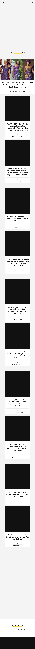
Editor (17, 454)
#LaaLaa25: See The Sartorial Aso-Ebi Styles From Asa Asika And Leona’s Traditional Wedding (17, 85)
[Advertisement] (17, 27)
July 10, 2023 (17, 181)
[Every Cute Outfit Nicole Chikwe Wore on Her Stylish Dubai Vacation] (17, 476)
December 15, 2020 (18, 503)
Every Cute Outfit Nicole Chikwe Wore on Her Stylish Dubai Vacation (17, 494)
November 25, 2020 (18, 545)
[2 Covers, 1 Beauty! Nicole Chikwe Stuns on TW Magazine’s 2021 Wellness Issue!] (17, 384)
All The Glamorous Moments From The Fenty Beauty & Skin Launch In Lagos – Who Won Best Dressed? (17, 262)
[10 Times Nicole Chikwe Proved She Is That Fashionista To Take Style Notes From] (17, 291)
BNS (17, 134)
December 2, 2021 (18, 364)
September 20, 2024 (18, 136)
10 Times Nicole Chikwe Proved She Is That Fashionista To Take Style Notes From (18, 310)
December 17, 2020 (18, 457)
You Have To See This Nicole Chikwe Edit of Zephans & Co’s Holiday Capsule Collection (17, 355)
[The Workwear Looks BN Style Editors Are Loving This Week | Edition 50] (17, 519)
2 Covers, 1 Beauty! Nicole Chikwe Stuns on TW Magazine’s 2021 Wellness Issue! (18, 403)
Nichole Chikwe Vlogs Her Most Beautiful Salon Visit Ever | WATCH (17, 219)
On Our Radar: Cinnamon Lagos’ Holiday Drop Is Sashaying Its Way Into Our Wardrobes (17, 447)
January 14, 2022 (17, 319)
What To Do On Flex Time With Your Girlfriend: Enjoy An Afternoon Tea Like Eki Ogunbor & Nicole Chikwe (17, 172)
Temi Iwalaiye (13, 91)
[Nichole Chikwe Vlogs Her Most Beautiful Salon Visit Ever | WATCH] (17, 201)
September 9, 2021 (18, 412)
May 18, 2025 (21, 91)
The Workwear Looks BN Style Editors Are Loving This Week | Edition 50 (17, 537)
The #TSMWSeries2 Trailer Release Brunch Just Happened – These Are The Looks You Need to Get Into (17, 127)
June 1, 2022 (18, 271)
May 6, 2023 (18, 227)
